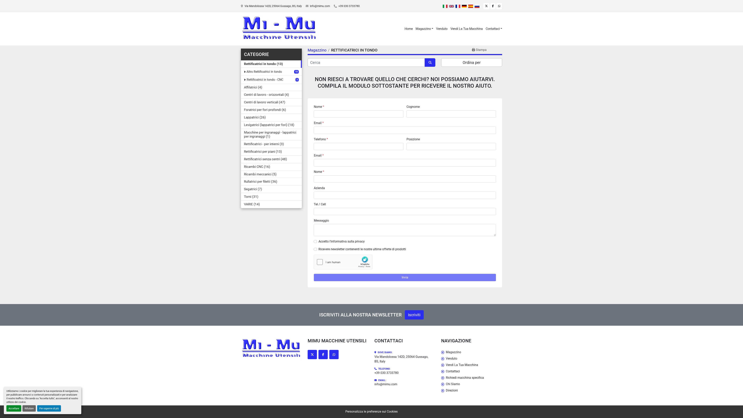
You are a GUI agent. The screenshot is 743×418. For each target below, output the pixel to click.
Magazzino (423, 29)
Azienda (319, 188)
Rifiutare (29, 408)
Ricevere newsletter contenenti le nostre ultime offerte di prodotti (362, 249)
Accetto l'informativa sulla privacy (341, 241)
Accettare (14, 408)
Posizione (413, 139)
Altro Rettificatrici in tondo (264, 72)
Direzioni (452, 390)
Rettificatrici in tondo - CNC (265, 79)
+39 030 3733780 (349, 6)
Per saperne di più (49, 408)
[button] (424, 29)
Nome (319, 107)
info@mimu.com (320, 6)
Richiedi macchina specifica (465, 377)
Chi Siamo (453, 384)
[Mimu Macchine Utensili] (271, 349)
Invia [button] (405, 277)
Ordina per (472, 62)
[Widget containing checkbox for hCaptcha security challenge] (343, 262)
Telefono (321, 139)
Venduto (442, 29)
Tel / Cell (320, 204)
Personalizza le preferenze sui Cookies (371, 411)
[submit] (430, 62)
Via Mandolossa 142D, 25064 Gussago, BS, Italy (273, 6)
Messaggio (321, 220)
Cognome (413, 107)
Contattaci (493, 29)
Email (319, 123)
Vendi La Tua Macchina (466, 29)
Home (409, 29)
